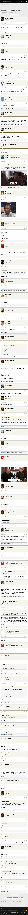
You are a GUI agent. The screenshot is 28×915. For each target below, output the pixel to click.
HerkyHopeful (9, 50)
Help (24, 910)
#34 (26, 607)
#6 (26, 103)
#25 (26, 447)
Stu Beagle (8, 764)
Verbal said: (4, 270)
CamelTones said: (6, 417)
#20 (26, 366)
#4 (26, 71)
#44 (26, 785)
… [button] (11, 15)
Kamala (7, 528)
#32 (26, 567)
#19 (26, 341)
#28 (26, 501)
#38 (26, 683)
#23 (26, 413)
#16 (26, 300)
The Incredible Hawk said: (7, 571)
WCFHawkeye (9, 128)
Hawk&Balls (8, 322)
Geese (7, 677)
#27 (26, 490)
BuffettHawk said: (6, 871)
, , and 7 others (12, 452)
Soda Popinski (5, 12)
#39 (26, 711)
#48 (26, 851)
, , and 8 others (12, 124)
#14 (26, 266)
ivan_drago (8, 562)
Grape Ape (8, 191)
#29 (26, 516)
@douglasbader (5, 136)
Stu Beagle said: (5, 801)
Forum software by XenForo (10, 912)
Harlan (7, 655)
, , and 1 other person (14, 61)
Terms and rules (10, 910)
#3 (26, 55)
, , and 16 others (11, 45)
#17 (26, 314)
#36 (26, 649)
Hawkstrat (8, 294)
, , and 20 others (12, 256)
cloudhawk (8, 835)
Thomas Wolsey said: (6, 687)
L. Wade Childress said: (7, 345)
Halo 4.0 (4, 908)
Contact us (3, 910)
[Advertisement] (14, 7)
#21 (26, 390)
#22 (26, 402)
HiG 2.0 (7, 66)
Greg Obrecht (9, 581)
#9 (26, 149)
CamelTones (8, 385)
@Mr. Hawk (14, 136)
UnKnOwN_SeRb (9, 724)
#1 (26, 23)
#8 (26, 133)
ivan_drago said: (5, 610)
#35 (26, 636)
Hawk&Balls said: (5, 520)
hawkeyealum (9, 155)
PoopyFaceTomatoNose (12, 631)
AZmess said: (5, 165)
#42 (26, 758)
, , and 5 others (12, 187)
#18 (26, 327)
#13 (26, 250)
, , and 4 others (11, 77)
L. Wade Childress (10, 223)
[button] (1, 1)
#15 (26, 285)
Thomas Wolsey (9, 336)
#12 (26, 228)
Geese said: (4, 823)
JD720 (6, 309)
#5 (26, 87)
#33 (26, 586)
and (10, 93)
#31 (26, 553)
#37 (26, 661)
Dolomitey (8, 35)
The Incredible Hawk (11, 144)
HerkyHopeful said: (6, 664)
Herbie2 (7, 706)
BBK (6, 881)
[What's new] (26, 2)
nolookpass (8, 738)
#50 (26, 886)
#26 (26, 462)
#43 (26, 769)
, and (11, 506)
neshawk (7, 98)
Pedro (6, 280)
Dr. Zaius (7, 753)
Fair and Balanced (10, 862)
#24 (26, 436)
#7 (26, 117)
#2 (26, 41)
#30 (26, 534)
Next (17, 15)
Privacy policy (18, 910)
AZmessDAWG (9, 112)
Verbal (7, 82)
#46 (26, 819)
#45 (26, 797)
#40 (26, 729)
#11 (26, 197)
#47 (26, 840)
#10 (26, 161)
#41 (26, 744)
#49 (26, 867)
